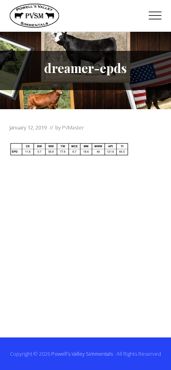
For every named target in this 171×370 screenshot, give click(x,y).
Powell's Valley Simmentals (82, 353)
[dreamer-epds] (69, 154)
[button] (155, 15)
